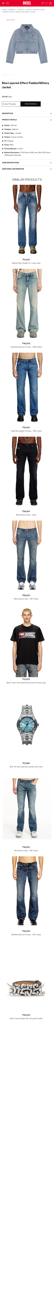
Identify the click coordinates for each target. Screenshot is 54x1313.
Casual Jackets (32, 9)
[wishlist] (46, 3)
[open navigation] (3, 3)
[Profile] (42, 3)
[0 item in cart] (50, 3)
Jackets (20, 9)
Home (4, 9)
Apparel (11, 9)
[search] (7, 3)
